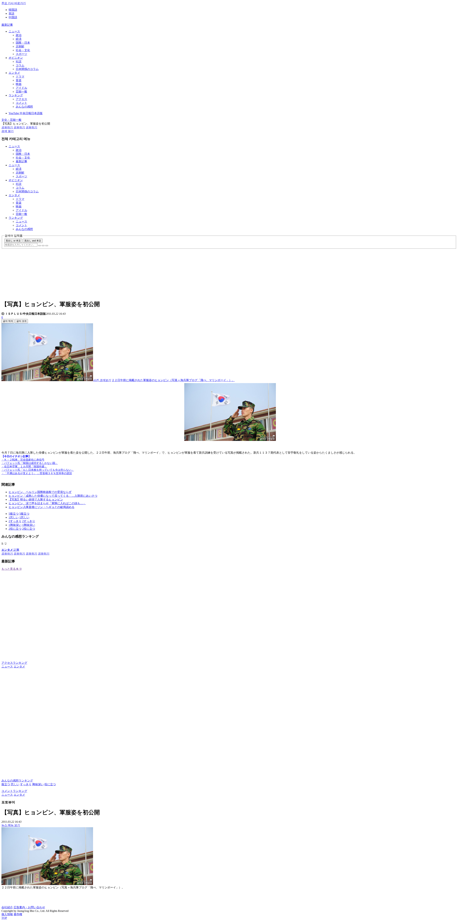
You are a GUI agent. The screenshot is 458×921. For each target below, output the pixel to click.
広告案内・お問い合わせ (29, 907)
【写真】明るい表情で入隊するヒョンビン (36, 499)
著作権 (18, 914)
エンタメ (14, 72)
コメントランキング (14, 790)
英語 (11, 13)
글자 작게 (8, 321)
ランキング (16, 95)
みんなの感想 (24, 106)
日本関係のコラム (27, 69)
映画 (18, 84)
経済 (18, 38)
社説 (18, 61)
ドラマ (20, 76)
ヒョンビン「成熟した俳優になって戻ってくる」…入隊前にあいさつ (53, 495)
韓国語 (13, 9)
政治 (18, 35)
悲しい (15, 784)
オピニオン (16, 57)
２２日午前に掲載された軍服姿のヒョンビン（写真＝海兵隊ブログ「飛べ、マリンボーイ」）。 (173, 380)
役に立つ (50, 784)
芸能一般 (21, 91)
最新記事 (7, 24)
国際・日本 (23, 42)
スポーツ (21, 53)
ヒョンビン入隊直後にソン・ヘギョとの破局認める (41, 507)
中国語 (13, 17)
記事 (10, 549)
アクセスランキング (14, 662)
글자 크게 (21, 321)
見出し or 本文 (13, 240)
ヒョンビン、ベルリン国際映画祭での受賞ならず (40, 492)
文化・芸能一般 (11, 119)
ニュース (14, 31)
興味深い (38, 784)
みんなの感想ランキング (17, 780)
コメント (21, 102)
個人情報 (7, 914)
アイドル (21, 87)
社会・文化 (23, 50)
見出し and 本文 (32, 240)
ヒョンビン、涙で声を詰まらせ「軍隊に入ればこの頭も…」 (47, 503)
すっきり (25, 784)
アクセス (21, 99)
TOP (4, 917)
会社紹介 (7, 907)
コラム (20, 65)
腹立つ (5, 784)
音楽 (18, 80)
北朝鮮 (20, 46)
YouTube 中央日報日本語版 (26, 113)
